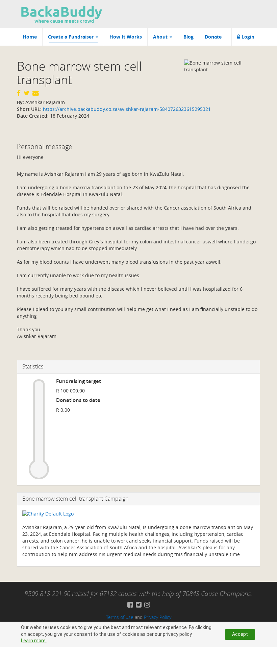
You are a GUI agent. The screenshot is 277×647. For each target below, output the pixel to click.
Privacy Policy (157, 617)
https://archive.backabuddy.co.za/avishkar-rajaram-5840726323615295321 (126, 109)
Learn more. (34, 640)
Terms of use (119, 617)
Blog (188, 36)
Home (30, 36)
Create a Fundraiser (71, 36)
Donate (213, 36)
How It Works (125, 36)
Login (247, 36)
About (161, 36)
